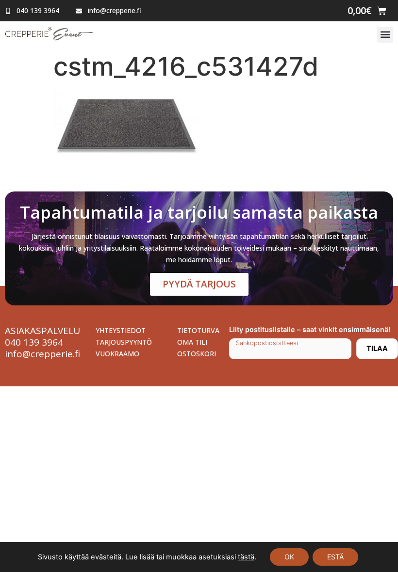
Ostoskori (196, 353)
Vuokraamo (117, 353)
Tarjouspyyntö (124, 342)
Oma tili (192, 342)
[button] (385, 35)
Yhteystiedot (121, 330)
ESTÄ (335, 557)
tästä (246, 557)
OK (289, 557)
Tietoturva (198, 330)
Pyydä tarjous (199, 284)
